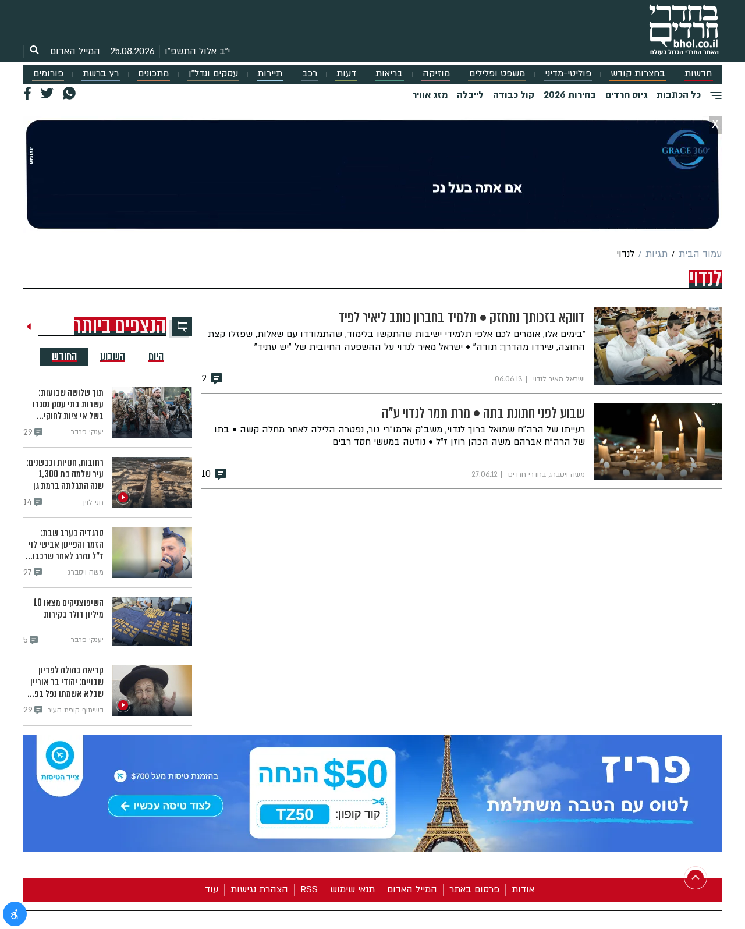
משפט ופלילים (497, 74)
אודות (523, 889)
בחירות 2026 (570, 94)
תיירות (269, 74)
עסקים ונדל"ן (213, 74)
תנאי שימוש (352, 889)
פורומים (48, 74)
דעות (346, 74)
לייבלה (470, 94)
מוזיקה (436, 74)
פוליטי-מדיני (568, 74)
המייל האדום (75, 51)
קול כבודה (513, 94)
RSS (309, 889)
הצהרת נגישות (259, 889)
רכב (309, 74)
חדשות (698, 74)
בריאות (389, 74)
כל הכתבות (679, 94)
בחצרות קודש (638, 74)
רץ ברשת (101, 74)
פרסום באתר (474, 889)
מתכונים (153, 74)
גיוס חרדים (626, 94)
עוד (211, 889)
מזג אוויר (430, 94)
